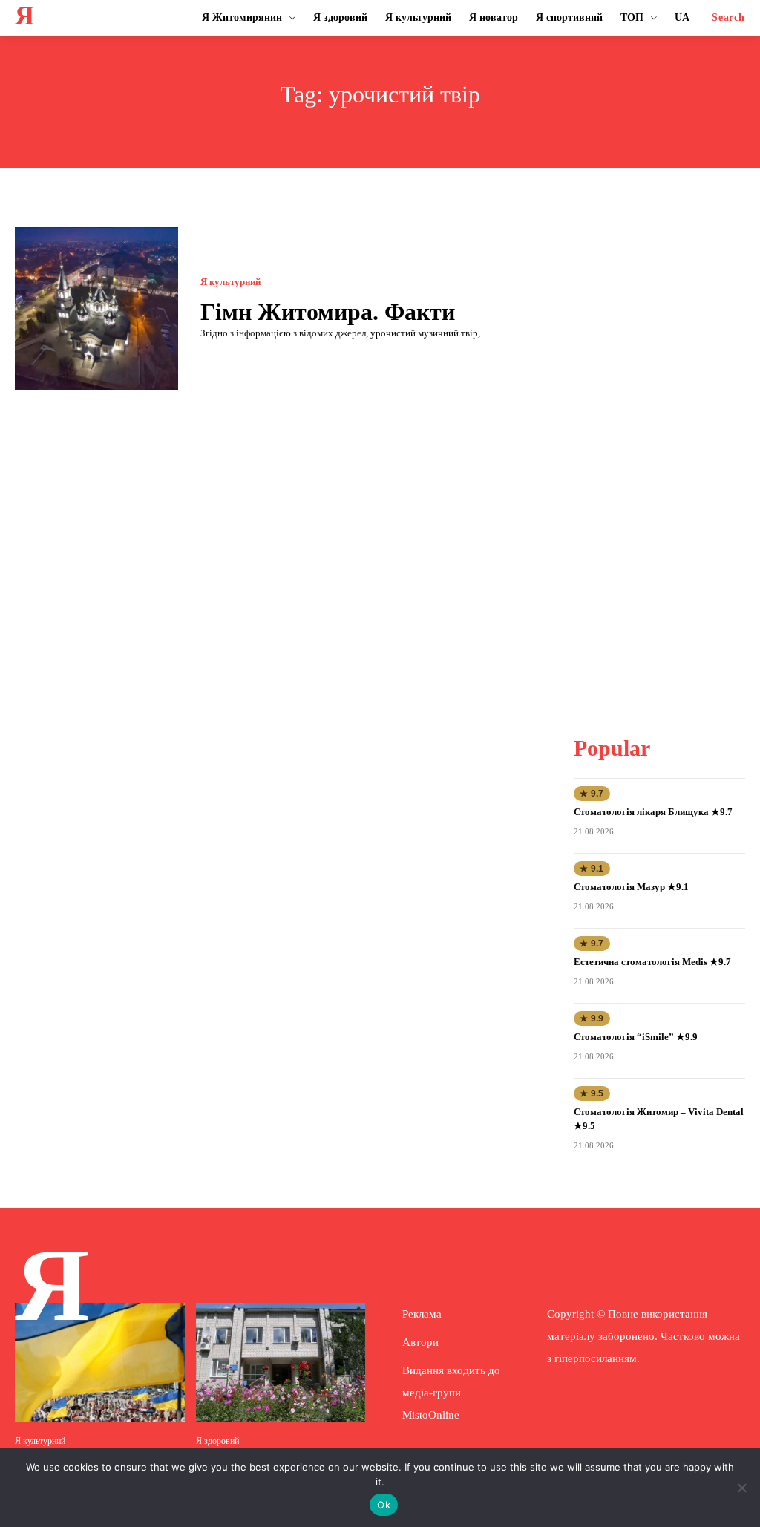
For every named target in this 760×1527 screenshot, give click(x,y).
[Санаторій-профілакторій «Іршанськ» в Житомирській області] (281, 1362)
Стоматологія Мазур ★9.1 (631, 886)
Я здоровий (217, 1440)
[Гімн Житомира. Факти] (96, 308)
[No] (741, 1487)
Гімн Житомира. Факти (327, 311)
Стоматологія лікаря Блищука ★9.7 (653, 811)
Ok (383, 1505)
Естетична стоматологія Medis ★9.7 (652, 961)
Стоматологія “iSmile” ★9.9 (636, 1036)
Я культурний (230, 282)
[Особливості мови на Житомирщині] (100, 1362)
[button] (728, 17)
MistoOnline (430, 1415)
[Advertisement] (667, 450)
